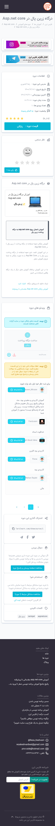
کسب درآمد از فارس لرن (38, 714)
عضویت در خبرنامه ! (39, 779)
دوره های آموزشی (24, 24)
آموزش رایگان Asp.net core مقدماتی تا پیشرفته (30, 289)
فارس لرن (48, 24)
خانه (47, 654)
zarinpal (31, 616)
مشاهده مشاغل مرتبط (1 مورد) (27, 594)
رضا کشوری (25, 84)
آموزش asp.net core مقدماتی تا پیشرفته (31, 679)
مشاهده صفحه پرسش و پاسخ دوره (27, 568)
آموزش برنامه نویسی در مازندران (35, 710)
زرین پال (22, 616)
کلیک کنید (22, 283)
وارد (26, 384)
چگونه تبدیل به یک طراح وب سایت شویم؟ (31, 723)
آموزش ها (37, 24)
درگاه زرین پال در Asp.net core (28, 27)
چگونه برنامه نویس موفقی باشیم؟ (34, 718)
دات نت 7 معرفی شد (40, 705)
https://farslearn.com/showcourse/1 (29, 529)
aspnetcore (42, 616)
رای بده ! (10, 170)
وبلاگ (46, 662)
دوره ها (45, 658)
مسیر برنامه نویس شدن (39, 701)
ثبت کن (17, 600)
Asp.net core (9, 24)
